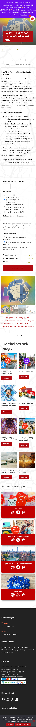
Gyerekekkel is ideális (8, 323)
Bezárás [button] (24, 15)
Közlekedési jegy (19, 318)
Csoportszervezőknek (15, 321)
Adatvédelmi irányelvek (23, 724)
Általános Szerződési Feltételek (12, 677)
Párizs (28, 318)
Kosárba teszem (18, 268)
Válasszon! (6, 378)
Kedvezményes (22, 323)
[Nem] (34, 721)
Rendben (10, 724)
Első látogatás (29, 321)
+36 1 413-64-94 (7, 626)
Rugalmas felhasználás (26, 326)
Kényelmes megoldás (9, 326)
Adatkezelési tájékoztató (9, 674)
